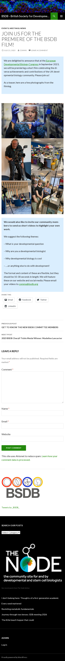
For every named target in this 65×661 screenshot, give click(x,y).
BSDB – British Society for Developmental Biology (26, 16)
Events (5, 28)
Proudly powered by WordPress (14, 657)
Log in (4, 644)
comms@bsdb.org (28, 284)
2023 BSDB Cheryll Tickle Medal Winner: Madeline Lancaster (32, 336)
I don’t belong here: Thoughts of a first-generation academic (30, 598)
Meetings (15, 28)
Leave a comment (39, 50)
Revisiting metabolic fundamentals (18, 609)
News (23, 28)
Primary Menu (61, 16)
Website (6, 434)
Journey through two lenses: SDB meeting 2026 (24, 614)
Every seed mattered (11, 603)
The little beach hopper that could (18, 620)
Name (5, 408)
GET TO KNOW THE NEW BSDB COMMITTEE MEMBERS (30, 325)
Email (5, 421)
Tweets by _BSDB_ (10, 507)
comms (23, 50)
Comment (7, 369)
